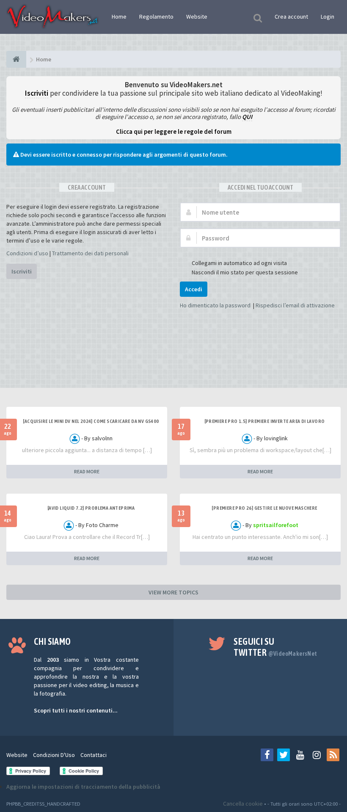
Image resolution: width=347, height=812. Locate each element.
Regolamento (156, 16)
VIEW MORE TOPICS (173, 592)
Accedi (193, 289)
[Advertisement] (173, 362)
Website (196, 16)
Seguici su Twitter (275, 647)
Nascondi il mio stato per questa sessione (245, 272)
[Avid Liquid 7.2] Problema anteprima (91, 508)
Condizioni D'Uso (54, 755)
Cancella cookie (243, 803)
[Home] (16, 59)
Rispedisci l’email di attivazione (295, 305)
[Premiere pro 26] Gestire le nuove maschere (264, 508)
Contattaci (93, 755)
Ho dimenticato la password (215, 305)
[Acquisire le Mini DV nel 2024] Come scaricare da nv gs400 (91, 421)
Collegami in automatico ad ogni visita (239, 263)
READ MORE (86, 471)
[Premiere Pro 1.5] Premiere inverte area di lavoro (264, 421)
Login (327, 16)
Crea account (291, 16)
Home (119, 16)
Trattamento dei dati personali (90, 253)
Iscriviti (21, 271)
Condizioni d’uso (27, 253)
